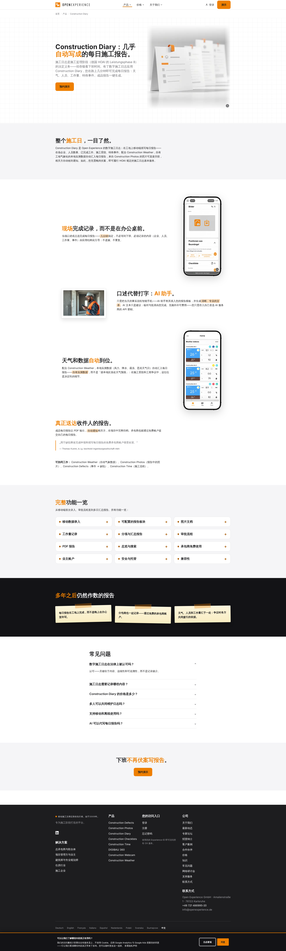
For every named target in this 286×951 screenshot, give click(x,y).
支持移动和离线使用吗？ (105, 713)
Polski (129, 928)
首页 (57, 13)
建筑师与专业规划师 (66, 859)
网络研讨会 (188, 871)
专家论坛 (187, 833)
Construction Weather (121, 860)
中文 (163, 928)
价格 (139, 4)
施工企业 (60, 870)
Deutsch (59, 928)
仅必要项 (207, 942)
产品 (126, 4)
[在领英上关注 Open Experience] (57, 832)
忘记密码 (147, 833)
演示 (223, 4)
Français (81, 928)
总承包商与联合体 (65, 849)
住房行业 (60, 865)
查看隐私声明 (131, 945)
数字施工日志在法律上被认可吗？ (111, 664)
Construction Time (119, 844)
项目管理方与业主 (65, 854)
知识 (184, 860)
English (70, 928)
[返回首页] (87, 4)
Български (152, 928)
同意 (223, 942)
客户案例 (187, 844)
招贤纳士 (187, 838)
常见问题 (187, 865)
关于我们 (155, 4)
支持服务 (187, 876)
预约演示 (65, 86)
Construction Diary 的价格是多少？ (113, 694)
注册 (144, 828)
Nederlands (116, 928)
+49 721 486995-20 (194, 905)
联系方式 (187, 881)
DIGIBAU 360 (116, 849)
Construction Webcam (121, 855)
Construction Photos (120, 828)
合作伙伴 (187, 849)
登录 (144, 822)
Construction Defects (121, 822)
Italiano (92, 928)
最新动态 (187, 828)
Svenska (139, 928)
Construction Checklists (122, 838)
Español (103, 928)
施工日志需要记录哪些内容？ (108, 684)
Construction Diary (119, 833)
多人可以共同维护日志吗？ (107, 704)
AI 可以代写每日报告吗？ (106, 723)
